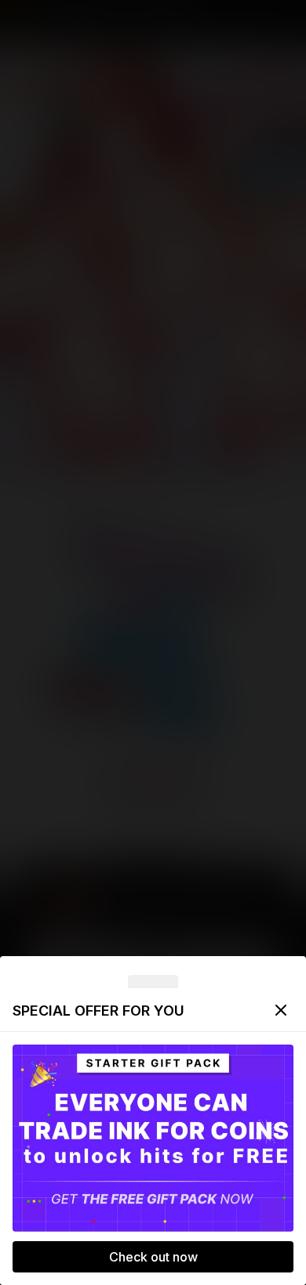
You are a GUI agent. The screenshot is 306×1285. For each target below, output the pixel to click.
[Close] (280, 1010)
